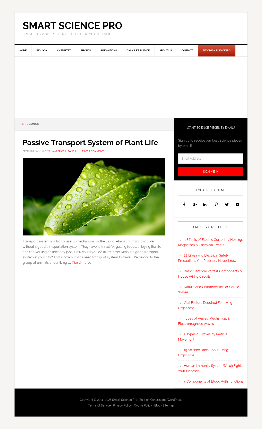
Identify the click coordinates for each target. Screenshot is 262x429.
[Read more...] (82, 263)
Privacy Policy (122, 405)
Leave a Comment (92, 151)
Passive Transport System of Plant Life (90, 142)
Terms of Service (99, 405)
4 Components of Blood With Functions (213, 381)
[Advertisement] (131, 87)
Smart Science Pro (72, 25)
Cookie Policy (143, 405)
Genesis (155, 399)
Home (22, 124)
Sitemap (168, 405)
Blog (157, 405)
